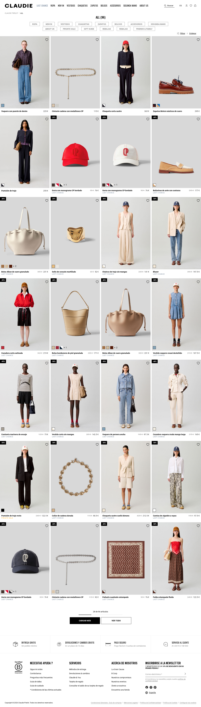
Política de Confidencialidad (150, 703)
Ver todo (116, 621)
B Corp (114, 673)
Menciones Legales (130, 703)
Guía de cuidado (37, 686)
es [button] (181, 6)
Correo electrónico (153, 674)
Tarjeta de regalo (76, 682)
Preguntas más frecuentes (41, 677)
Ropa (34, 24)
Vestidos (65, 24)
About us (49, 29)
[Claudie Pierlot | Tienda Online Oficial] (18, 6)
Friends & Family (144, 29)
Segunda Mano (158, 24)
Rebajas (107, 29)
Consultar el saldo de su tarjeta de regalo (86, 686)
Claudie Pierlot (11, 13)
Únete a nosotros (118, 686)
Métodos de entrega (77, 669)
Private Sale (69, 29)
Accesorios (136, 24)
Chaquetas (83, 24)
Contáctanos (35, 673)
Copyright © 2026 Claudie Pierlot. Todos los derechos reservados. (29, 703)
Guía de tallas (36, 682)
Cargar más (85, 621)
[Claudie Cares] (18, 667)
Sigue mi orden (36, 669)
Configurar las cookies (187, 703)
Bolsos (118, 24)
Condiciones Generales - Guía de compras (106, 703)
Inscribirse (185, 674)
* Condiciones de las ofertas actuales (45, 690)
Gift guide (89, 29)
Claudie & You (75, 677)
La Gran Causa (117, 669)
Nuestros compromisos (121, 677)
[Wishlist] (46, 40)
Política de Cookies (170, 703)
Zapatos (102, 24)
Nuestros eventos (118, 682)
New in (49, 24)
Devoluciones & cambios (79, 673)
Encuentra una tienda (120, 690)
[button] (42, 5)
